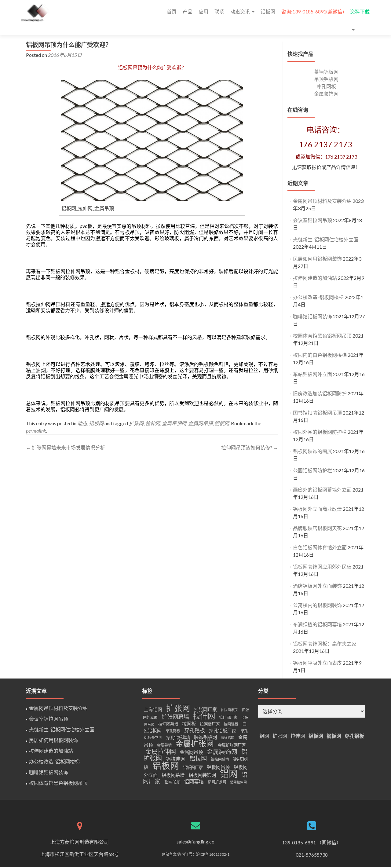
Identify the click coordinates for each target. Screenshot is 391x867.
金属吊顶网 (174, 423)
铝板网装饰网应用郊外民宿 (322, 566)
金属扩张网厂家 (232, 745)
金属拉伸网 (160, 751)
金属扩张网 (195, 743)
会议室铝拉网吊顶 (312, 220)
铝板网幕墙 (173, 775)
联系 (219, 11)
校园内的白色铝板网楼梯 (320, 355)
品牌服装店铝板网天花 (317, 528)
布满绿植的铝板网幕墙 (317, 624)
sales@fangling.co (195, 841)
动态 (82, 423)
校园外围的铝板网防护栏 (320, 432)
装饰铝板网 (205, 737)
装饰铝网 (227, 738)
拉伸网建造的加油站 (315, 278)
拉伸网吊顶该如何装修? (249, 447)
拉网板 (189, 723)
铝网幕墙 (194, 781)
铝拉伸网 (175, 759)
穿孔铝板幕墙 (178, 737)
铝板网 (268, 11)
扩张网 (136, 423)
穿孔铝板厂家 (222, 730)
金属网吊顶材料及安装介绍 (322, 201)
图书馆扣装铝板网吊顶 (317, 412)
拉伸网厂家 (228, 717)
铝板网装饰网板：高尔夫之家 (324, 643)
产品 (187, 11)
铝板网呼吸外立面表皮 (317, 663)
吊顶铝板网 (326, 79)
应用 (203, 11)
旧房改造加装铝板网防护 (320, 393)
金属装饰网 (326, 94)
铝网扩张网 (217, 782)
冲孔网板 (326, 86)
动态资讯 (240, 11)
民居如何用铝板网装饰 (317, 259)
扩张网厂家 (205, 709)
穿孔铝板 (194, 730)
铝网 (229, 773)
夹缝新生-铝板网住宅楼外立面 (325, 239)
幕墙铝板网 (326, 72)
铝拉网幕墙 (220, 759)
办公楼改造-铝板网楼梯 (318, 297)
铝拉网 (198, 758)
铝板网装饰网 (202, 775)
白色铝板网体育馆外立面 (320, 547)
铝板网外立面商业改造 (317, 509)
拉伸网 (152, 423)
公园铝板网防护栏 (312, 470)
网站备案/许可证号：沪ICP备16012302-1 (195, 854)
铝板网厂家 (193, 767)
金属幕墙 (164, 745)
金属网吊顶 (200, 423)
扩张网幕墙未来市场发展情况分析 (65, 447)
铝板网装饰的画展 (312, 451)
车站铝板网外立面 (312, 374)
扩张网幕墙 (175, 716)
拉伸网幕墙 (168, 724)
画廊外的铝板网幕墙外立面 (322, 489)
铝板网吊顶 (218, 767)
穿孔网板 (173, 731)
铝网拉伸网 (238, 782)
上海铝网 (153, 709)
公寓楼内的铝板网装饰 (317, 605)
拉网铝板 (231, 724)
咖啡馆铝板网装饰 (312, 316)
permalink (36, 431)
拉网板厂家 (210, 724)
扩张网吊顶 (229, 710)
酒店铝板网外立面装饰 (317, 586)
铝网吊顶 (172, 781)
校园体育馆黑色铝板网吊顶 (322, 335)
